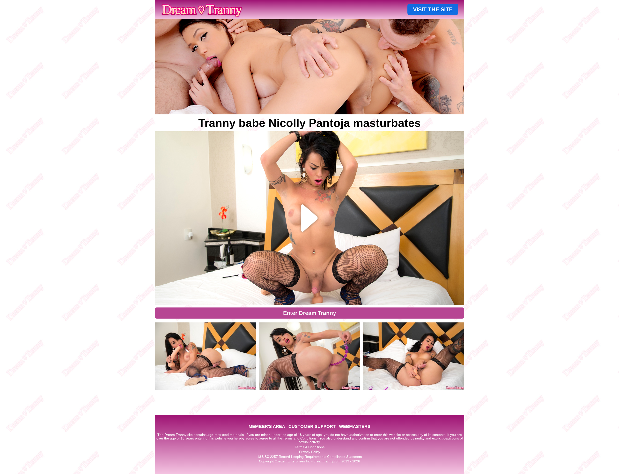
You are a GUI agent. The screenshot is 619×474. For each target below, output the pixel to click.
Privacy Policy (309, 452)
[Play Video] (310, 218)
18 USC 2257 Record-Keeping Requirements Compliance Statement (309, 457)
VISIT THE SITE (433, 9)
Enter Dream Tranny (309, 313)
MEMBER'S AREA (267, 426)
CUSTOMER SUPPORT (312, 426)
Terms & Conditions (309, 447)
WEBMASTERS (354, 426)
